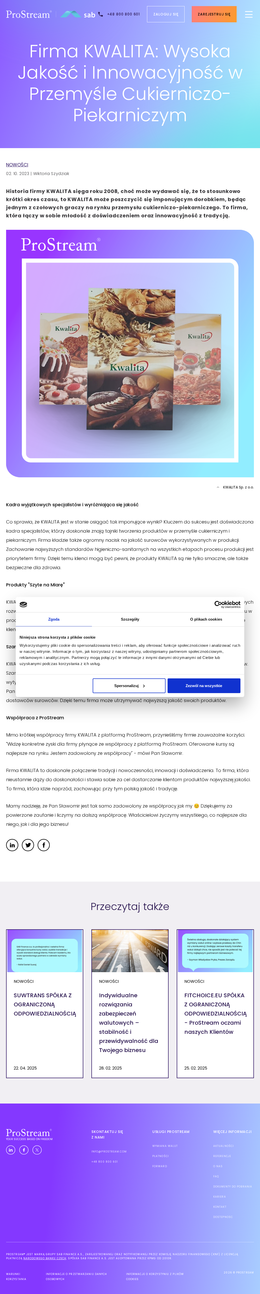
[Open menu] (248, 14)
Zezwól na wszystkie (204, 685)
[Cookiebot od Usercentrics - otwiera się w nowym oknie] (218, 604)
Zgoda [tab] (54, 619)
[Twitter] (37, 1150)
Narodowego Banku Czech (44, 1258)
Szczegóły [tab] (130, 619)
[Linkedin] (10, 1150)
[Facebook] (23, 1150)
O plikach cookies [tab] (206, 619)
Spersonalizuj (126, 685)
